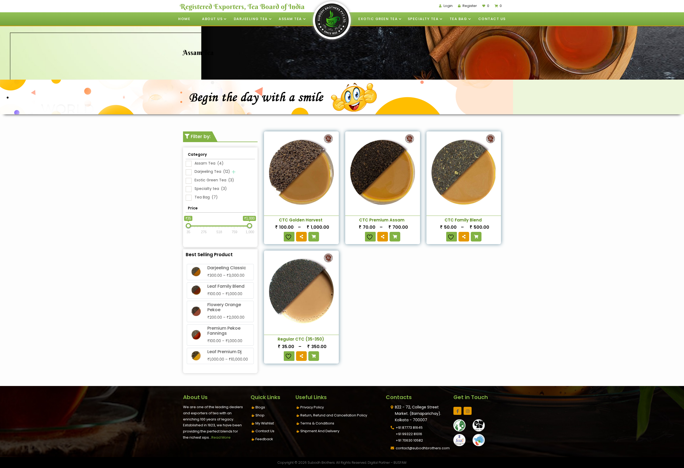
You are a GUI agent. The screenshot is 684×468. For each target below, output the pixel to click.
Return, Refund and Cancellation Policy (333, 415)
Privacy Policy (312, 407)
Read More (221, 437)
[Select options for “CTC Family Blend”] (476, 236)
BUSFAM (400, 462)
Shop (260, 415)
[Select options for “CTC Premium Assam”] (395, 236)
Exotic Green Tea (378, 18)
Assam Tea (290, 18)
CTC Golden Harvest (300, 220)
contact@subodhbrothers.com (423, 448)
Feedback (264, 439)
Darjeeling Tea (251, 18)
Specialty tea (423, 18)
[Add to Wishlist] (289, 236)
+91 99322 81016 (409, 433)
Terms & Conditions (317, 423)
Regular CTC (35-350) (301, 339)
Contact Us (492, 18)
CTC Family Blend (463, 220)
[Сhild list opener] (233, 172)
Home (184, 18)
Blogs (260, 407)
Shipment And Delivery (319, 431)
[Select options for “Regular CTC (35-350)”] (314, 356)
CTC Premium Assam (382, 220)
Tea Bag (458, 18)
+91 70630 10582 (409, 440)
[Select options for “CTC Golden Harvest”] (314, 236)
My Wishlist (264, 423)
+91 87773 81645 (409, 427)
